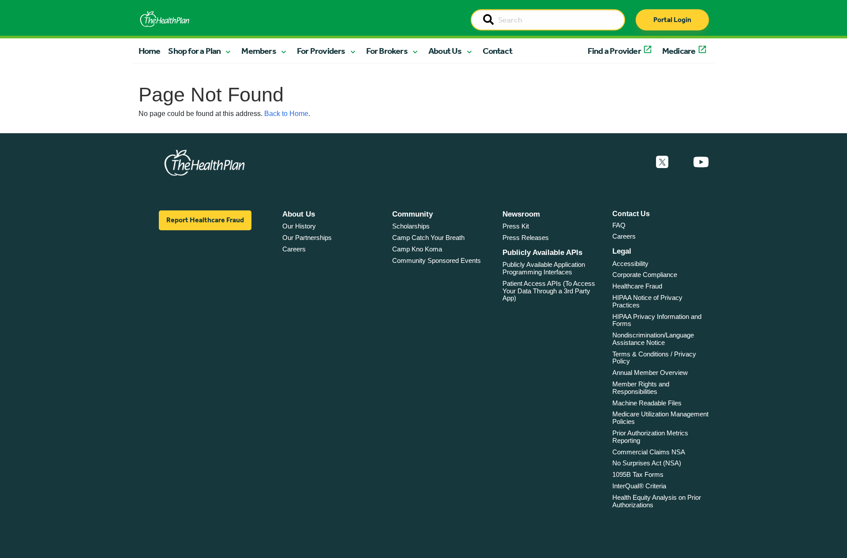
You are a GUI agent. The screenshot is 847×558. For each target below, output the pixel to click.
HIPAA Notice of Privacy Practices (647, 301)
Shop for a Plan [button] (194, 50)
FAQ (619, 225)
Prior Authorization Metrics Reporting (650, 436)
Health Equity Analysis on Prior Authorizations (656, 501)
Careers (294, 249)
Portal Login (672, 19)
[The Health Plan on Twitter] (662, 162)
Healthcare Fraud (637, 286)
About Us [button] (445, 50)
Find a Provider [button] (614, 50)
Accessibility (630, 263)
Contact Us (631, 213)
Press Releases (525, 237)
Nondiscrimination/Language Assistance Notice (653, 338)
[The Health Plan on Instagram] (681, 162)
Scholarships (411, 226)
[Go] (488, 20)
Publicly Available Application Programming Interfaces (543, 268)
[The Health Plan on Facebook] (638, 162)
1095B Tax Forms (637, 474)
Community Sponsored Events (436, 260)
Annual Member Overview (650, 372)
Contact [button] (497, 50)
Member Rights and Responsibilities (640, 387)
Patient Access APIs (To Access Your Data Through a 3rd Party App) (548, 291)
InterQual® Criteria (639, 486)
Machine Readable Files (647, 403)
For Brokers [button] (387, 50)
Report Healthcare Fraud (205, 220)
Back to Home (286, 113)
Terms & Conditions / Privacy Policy (654, 357)
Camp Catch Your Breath (428, 237)
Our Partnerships (307, 237)
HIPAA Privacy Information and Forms (656, 320)
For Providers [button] (321, 50)
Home (150, 50)
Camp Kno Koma (417, 249)
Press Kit (515, 226)
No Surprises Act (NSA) (646, 463)
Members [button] (258, 50)
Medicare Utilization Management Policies (660, 417)
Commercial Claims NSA (648, 452)
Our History (299, 226)
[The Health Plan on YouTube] (701, 162)
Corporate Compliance (644, 274)
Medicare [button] (679, 50)
